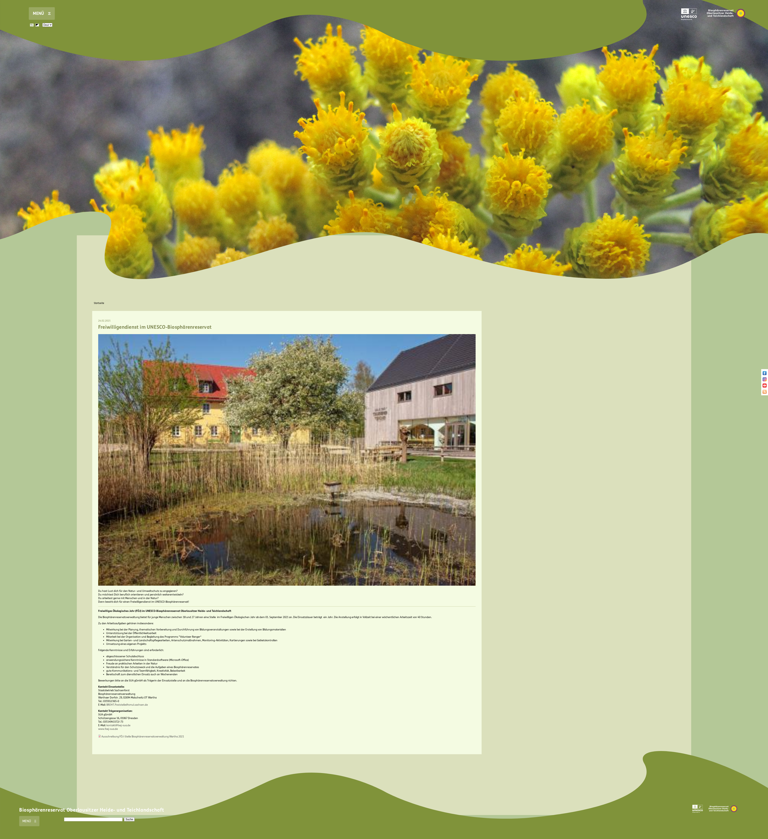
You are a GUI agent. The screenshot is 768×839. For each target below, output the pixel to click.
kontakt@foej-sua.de (118, 725)
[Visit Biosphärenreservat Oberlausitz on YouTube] (765, 386)
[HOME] (726, 23)
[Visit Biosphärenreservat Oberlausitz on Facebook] (765, 374)
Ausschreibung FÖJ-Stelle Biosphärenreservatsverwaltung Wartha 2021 (142, 736)
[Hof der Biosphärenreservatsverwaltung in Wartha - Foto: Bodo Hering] (287, 584)
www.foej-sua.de (108, 729)
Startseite (99, 303)
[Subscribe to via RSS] (765, 393)
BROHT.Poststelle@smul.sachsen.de (127, 704)
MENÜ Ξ (42, 13)
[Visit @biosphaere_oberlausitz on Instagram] (765, 380)
